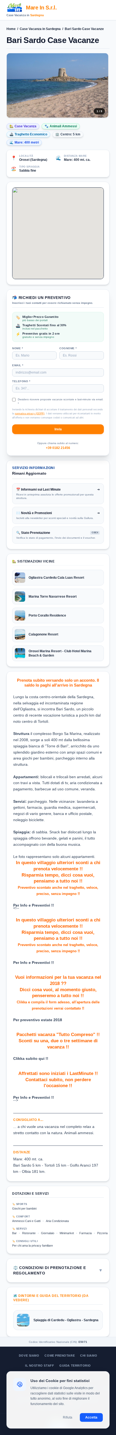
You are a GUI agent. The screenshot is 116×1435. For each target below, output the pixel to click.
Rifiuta (67, 1417)
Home (11, 29)
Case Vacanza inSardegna (40, 29)
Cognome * (68, 348)
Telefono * (21, 381)
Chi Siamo (88, 1355)
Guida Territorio (75, 1365)
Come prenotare (60, 1355)
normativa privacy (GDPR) (30, 413)
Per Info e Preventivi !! (33, 905)
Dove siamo (29, 1355)
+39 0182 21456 (58, 448)
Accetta (91, 1417)
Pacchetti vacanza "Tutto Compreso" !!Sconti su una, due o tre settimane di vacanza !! (58, 1041)
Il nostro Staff (39, 1365)
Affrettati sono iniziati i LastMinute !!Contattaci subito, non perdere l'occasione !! (58, 1079)
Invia (58, 429)
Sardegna (37, 15)
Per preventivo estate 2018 (37, 1020)
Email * (17, 365)
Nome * (17, 348)
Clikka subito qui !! (30, 1058)
